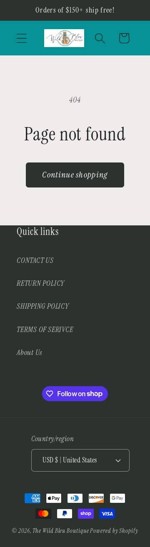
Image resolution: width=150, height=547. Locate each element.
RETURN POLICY (41, 283)
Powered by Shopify (114, 531)
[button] (21, 38)
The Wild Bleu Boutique (60, 531)
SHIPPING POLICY (43, 306)
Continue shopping (75, 175)
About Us (29, 352)
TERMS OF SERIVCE (45, 330)
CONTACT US (35, 260)
